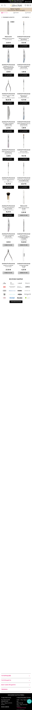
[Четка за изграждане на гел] (8, 169)
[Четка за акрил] (24, 141)
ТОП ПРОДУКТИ (6, 680)
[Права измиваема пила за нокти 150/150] (8, 141)
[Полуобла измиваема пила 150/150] (8, 225)
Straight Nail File (23, 125)
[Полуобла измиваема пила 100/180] (24, 56)
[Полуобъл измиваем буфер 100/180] (8, 113)
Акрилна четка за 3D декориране (24, 39)
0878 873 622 (4, 701)
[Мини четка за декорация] (24, 85)
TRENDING (4, 689)
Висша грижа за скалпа (16, 1)
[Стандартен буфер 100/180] (24, 255)
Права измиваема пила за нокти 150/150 (8, 152)
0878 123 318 (20, 703)
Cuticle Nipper (8, 266)
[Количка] (30, 5)
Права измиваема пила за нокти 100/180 (23, 124)
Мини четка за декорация (23, 96)
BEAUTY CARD (5, 12)
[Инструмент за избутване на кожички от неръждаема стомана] (24, 225)
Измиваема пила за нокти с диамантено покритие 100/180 (8, 67)
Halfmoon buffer (8, 125)
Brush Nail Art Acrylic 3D (23, 40)
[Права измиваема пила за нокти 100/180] (24, 113)
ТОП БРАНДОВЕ (6, 675)
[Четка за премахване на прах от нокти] (8, 197)
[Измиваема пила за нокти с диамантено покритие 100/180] (8, 56)
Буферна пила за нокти (8, 38)
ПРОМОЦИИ (29, 12)
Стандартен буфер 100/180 (23, 266)
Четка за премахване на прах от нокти (8, 208)
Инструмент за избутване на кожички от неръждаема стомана (24, 237)
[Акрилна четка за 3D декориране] (24, 28)
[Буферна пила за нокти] (8, 28)
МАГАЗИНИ (17, 12)
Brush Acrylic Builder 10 (23, 152)
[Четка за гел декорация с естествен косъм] (24, 169)
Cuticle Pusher (23, 240)
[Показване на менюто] (1, 5)
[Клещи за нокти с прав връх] (8, 85)
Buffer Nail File (8, 39)
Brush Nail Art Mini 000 (23, 97)
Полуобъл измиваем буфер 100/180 (8, 124)
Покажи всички (16, 301)
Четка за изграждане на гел (8, 180)
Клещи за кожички (8, 265)
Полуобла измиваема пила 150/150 (8, 236)
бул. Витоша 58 (5, 699)
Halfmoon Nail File (24, 68)
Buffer (23, 267)
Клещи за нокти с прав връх (8, 96)
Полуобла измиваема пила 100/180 (23, 67)
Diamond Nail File (8, 69)
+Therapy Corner (21, 707)
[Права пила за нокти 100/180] (24, 197)
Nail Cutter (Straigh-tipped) (8, 97)
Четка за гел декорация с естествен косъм (23, 180)
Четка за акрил (23, 151)
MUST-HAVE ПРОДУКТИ (8, 685)
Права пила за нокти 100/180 (23, 208)
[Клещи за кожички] (8, 255)
